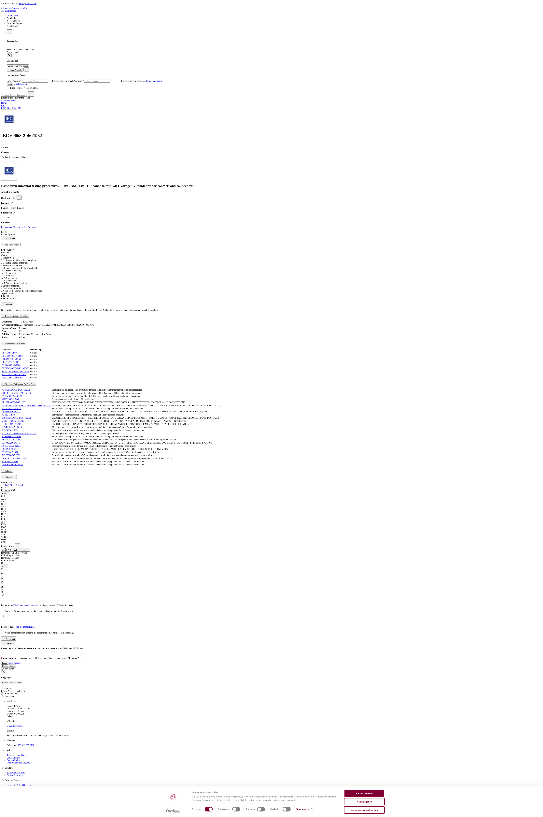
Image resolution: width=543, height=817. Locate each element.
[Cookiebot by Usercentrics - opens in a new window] (173, 811)
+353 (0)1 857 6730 (27, 3)
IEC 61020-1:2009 (10, 430)
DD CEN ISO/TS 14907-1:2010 (16, 393)
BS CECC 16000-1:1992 (13, 439)
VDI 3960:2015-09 (10, 399)
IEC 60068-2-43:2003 (11, 408)
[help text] (19, 198)
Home (4, 103)
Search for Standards (16, 772)
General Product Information (16, 316)
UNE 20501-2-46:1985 (12, 377)
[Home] (8, 11)
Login (10, 84)
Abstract (8, 305)
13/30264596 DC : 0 (11, 449)
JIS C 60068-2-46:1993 (12, 356)
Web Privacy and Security (18, 763)
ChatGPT (8, 485)
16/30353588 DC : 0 (11, 443)
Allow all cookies (364, 793)
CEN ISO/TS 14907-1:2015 (14, 458)
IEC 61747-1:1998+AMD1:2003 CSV (19, 433)
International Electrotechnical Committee (19, 227)
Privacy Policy (13, 757)
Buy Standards (13, 15)
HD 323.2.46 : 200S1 (11, 359)
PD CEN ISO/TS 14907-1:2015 (16, 390)
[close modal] (9, 55)
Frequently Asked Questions (19, 785)
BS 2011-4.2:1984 (10, 452)
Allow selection (364, 802)
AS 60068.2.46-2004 (11, 365)
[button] (5, 493)
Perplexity (19, 485)
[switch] (236, 809)
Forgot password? (154, 81)
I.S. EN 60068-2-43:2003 (13, 421)
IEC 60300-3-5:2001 (11, 455)
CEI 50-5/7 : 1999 (10, 362)
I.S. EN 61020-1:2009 (11, 424)
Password (109, 81)
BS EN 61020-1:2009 (11, 446)
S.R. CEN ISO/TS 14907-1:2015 (16, 418)
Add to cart (10, 239)
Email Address (40, 81)
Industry (8, 471)
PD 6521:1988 (8, 415)
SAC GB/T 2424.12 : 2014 (14, 374)
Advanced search (9, 100)
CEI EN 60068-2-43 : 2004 (14, 402)
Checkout (9, 643)
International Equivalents (15, 344)
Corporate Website (9, 8)
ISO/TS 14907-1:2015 (12, 427)
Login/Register (16, 70)
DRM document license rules (26, 605)
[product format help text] (17, 545)
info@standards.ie (15, 726)
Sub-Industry (10, 477)
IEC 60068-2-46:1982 (11, 108)
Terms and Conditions (16, 755)
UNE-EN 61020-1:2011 (12, 464)
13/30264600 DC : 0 (11, 411)
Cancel (11, 66)
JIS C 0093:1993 (9, 353)
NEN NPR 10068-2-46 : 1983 (15, 371)
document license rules (23, 627)
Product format (8, 546)
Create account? (20, 84)
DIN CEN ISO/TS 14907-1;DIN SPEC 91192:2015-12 (26, 405)
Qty (3, 563)
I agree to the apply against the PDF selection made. (37, 605)
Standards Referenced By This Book (20, 384)
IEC (3, 105)
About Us (22, 8)
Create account (14, 663)
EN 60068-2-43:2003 (11, 436)
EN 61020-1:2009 (10, 461)
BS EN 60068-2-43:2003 (13, 396)
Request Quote (8, 666)
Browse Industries (15, 775)
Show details (302, 809)
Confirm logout (22, 66)
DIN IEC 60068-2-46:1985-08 (15, 368)
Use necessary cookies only (364, 810)
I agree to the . (18, 627)
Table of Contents (12, 245)
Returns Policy (13, 760)
